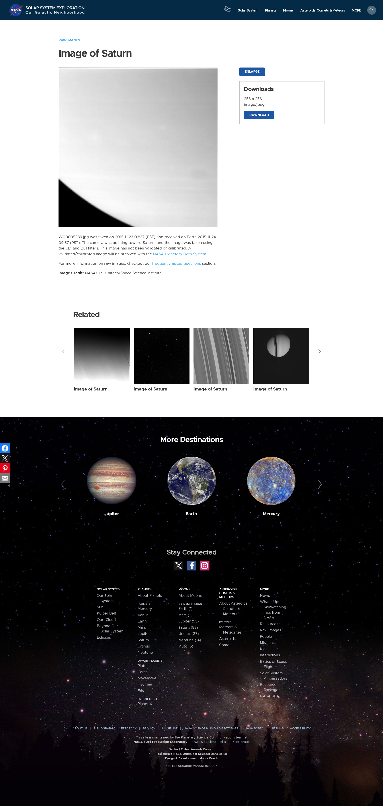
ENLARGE (252, 71)
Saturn (143, 640)
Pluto (142, 666)
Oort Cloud (106, 620)
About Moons (190, 595)
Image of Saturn (90, 389)
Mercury (271, 514)
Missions (267, 643)
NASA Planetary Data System (179, 254)
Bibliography (104, 728)
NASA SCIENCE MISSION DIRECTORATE (211, 728)
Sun (100, 607)
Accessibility (300, 728)
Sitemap (277, 728)
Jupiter (111, 514)
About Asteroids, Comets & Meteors (233, 609)
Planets (144, 589)
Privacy (149, 728)
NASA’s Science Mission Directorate (221, 742)
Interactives (270, 655)
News (265, 595)
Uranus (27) (188, 634)
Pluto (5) (185, 646)
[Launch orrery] (227, 11)
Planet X (145, 704)
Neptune (145, 652)
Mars (142, 627)
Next (320, 351)
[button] (356, 10)
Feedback (129, 728)
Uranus (144, 646)
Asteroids (227, 639)
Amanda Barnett (202, 749)
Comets (226, 645)
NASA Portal (255, 728)
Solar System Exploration (55, 6)
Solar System (108, 589)
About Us (80, 728)
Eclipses (104, 637)
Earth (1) (185, 609)
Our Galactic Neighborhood (55, 13)
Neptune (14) (189, 640)
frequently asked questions (176, 264)
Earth (191, 514)
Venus (143, 615)
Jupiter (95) (188, 621)
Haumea (145, 684)
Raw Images (69, 40)
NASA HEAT (270, 696)
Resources (269, 624)
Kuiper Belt (106, 613)
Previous (63, 351)
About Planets (150, 595)
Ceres (143, 672)
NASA (16, 10)
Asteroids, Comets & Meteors (228, 593)
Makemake (147, 678)
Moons (184, 589)
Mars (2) (185, 615)
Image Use (170, 728)
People (266, 636)
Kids (263, 649)
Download (259, 115)
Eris (141, 691)
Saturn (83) (188, 627)
